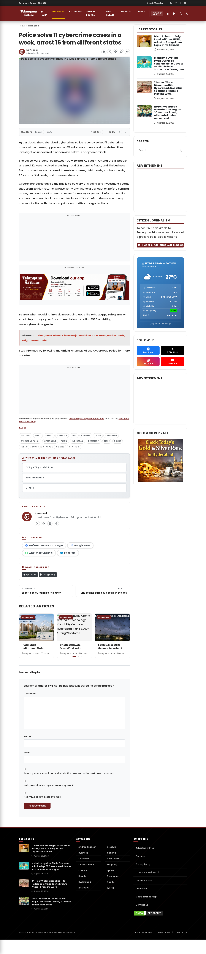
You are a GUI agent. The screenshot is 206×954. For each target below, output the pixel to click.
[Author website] (56, 523)
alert (38, 435)
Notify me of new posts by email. (42, 796)
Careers (140, 856)
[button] (125, 635)
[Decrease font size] (104, 132)
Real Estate (110, 13)
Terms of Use (163, 932)
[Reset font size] (125, 132)
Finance (125, 11)
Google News (82, 545)
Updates (59, 447)
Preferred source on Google (46, 545)
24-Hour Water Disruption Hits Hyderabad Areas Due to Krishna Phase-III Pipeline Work (168, 88)
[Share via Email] (127, 51)
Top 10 (110, 881)
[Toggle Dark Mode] (187, 13)
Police (117, 441)
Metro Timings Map (146, 896)
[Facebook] (171, 3)
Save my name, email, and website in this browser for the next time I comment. (69, 773)
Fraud (64, 441)
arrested (62, 435)
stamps (47, 447)
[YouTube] (185, 3)
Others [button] (139, 11)
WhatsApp (74, 447)
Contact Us (142, 904)
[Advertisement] (74, 239)
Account (25, 435)
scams (35, 447)
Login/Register (156, 3)
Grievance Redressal (147, 872)
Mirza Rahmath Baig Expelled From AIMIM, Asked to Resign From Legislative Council (168, 41)
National (111, 852)
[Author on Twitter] (37, 523)
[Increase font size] (119, 132)
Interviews (84, 887)
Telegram (70, 552)
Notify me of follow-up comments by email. (49, 785)
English (38, 132)
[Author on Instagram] (49, 523)
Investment (94, 441)
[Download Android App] (174, 13)
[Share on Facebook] (103, 51)
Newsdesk (32, 50)
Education (83, 858)
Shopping (112, 864)
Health (82, 876)
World (110, 887)
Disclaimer (141, 888)
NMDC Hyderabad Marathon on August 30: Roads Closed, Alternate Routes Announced (167, 112)
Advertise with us (145, 848)
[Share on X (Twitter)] (109, 51)
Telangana (58, 11)
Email (28, 752)
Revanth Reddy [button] (34, 477)
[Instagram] (176, 3)
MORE (107, 441)
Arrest (49, 435)
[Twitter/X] (180, 3)
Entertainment (86, 864)
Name (28, 736)
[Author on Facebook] (43, 523)
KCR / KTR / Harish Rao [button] (39, 467)
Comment (30, 693)
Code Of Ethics (144, 880)
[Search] (181, 14)
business (85, 435)
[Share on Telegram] (115, 51)
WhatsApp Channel (40, 552)
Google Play (48, 574)
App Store (30, 574)
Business (83, 852)
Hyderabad (75, 11)
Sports (110, 870)
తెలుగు (49, 132)
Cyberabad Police (30, 441)
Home (44, 15)
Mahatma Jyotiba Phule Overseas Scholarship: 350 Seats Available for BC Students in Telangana (169, 63)
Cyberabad (111, 435)
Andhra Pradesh (91, 13)
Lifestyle (111, 846)
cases (98, 435)
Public (24, 447)
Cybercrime (50, 441)
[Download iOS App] (168, 13)
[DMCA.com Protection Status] (160, 913)
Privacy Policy (143, 864)
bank (74, 435)
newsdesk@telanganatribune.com (86, 418)
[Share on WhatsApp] (121, 51)
